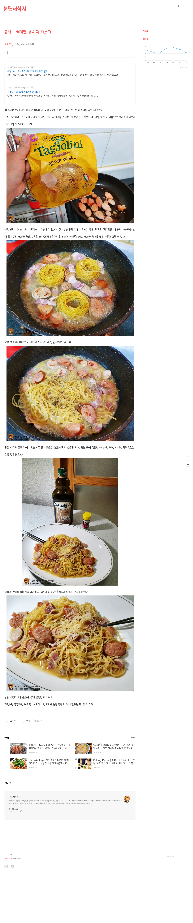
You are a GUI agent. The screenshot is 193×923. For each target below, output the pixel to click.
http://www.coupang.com (18, 67)
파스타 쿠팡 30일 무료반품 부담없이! (23, 91)
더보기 (133, 737)
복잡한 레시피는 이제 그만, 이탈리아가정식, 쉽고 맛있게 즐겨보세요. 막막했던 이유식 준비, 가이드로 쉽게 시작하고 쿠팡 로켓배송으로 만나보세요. (63, 75)
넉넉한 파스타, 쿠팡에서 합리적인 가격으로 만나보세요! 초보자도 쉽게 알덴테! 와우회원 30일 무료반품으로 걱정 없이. (52, 95)
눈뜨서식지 (14, 8)
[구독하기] (188, 464)
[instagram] (6, 867)
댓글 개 (8, 782)
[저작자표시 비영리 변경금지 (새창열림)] (38, 721)
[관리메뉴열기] (188, 459)
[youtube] (12, 867)
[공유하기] (15, 721)
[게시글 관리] (18, 721)
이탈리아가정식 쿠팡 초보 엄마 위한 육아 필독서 (28, 71)
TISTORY (8, 855)
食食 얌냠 (8, 44)
